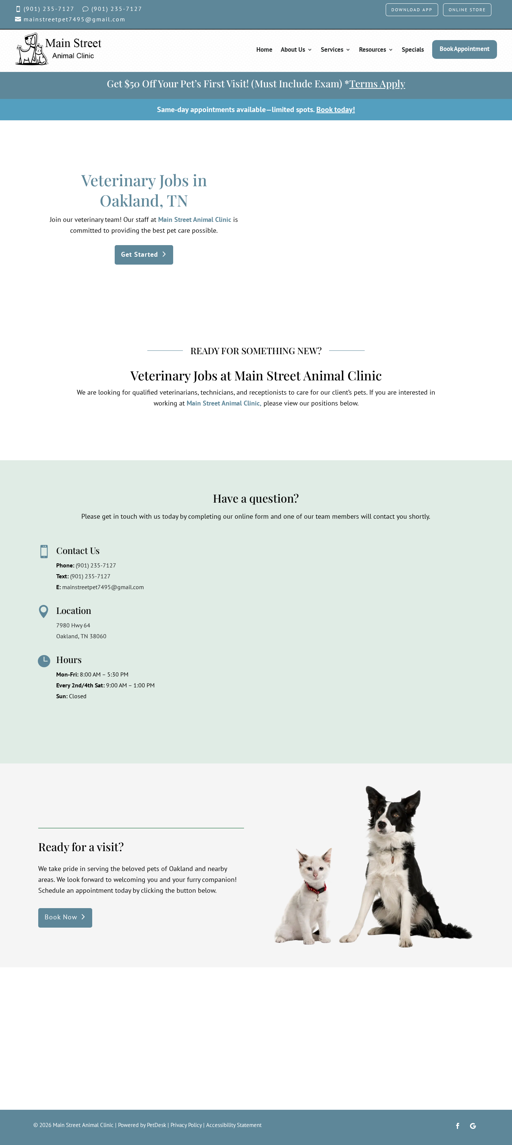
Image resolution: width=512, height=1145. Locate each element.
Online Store (467, 9)
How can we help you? (253, 641)
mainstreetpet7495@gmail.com (103, 587)
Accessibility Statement (234, 1125)
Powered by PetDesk (142, 1125)
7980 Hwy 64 (73, 625)
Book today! (335, 109)
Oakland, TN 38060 (81, 636)
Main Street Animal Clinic (194, 219)
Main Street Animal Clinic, (224, 403)
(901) (90, 576)
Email (231, 579)
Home (264, 49)
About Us (293, 49)
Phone (230, 610)
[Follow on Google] (473, 1126)
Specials (413, 49)
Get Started (139, 254)
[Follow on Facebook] (458, 1126)
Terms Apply (377, 83)
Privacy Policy (186, 1125)
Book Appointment (465, 49)
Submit (238, 719)
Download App (412, 9)
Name (231, 548)
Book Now (61, 917)
